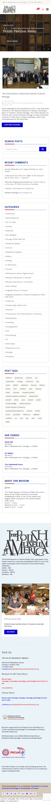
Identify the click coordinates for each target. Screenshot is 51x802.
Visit (10, 105)
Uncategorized (11, 327)
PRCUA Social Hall (12, 619)
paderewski (33, 396)
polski (37, 411)
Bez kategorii (11, 235)
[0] (36, 9)
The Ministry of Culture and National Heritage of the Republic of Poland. (25, 787)
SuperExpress (11, 318)
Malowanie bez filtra (14, 176)
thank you (26, 414)
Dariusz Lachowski (13, 188)
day (37, 381)
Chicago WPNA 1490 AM (15, 239)
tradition (9, 418)
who (33, 418)
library (8, 389)
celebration (10, 381)
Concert (9, 248)
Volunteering (11, 335)
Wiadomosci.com (13, 348)
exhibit (15, 385)
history (42, 385)
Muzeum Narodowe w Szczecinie (19, 282)
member (23, 389)
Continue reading (12, 125)
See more (11, 632)
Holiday (9, 260)
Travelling (10, 322)
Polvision (9, 310)
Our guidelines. (7, 688)
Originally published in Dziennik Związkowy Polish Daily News (25, 296)
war (27, 418)
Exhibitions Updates (14, 252)
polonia (29, 411)
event (8, 385)
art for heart (11, 222)
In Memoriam (11, 265)
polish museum (25, 403)
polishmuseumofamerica (14, 411)
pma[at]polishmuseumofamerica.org (25, 669)
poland (30, 400)
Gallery (8, 256)
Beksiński (9, 231)
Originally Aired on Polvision (17, 290)
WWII (7, 422)
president (16, 414)
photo (16, 400)
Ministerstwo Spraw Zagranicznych (24, 103)
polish (38, 400)
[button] (20, 644)
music (8, 392)
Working (9, 352)
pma (23, 400)
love (15, 389)
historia (33, 385)
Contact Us (29, 188)
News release (11, 286)
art (36, 378)
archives (29, 378)
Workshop (10, 356)
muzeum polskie (28, 392)
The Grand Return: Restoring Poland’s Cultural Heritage (23, 95)
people (8, 400)
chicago (20, 381)
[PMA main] (9, 9)
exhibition (24, 385)
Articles (9, 226)
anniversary (19, 378)
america (9, 378)
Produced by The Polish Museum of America (24, 314)
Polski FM (10, 301)
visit (21, 418)
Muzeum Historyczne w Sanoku (18, 278)
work (40, 418)
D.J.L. (19, 786)
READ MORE (12, 42)
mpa (30, 389)
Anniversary (10, 214)
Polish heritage (11, 403)
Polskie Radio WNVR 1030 (16, 305)
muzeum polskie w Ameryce (16, 396)
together (36, 414)
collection (29, 381)
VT (7, 339)
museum (38, 389)
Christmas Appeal (13, 243)
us (16, 418)
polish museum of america (15, 407)
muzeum (16, 392)
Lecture (8, 103)
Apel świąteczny (12, 218)
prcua (8, 414)
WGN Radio (10, 344)
